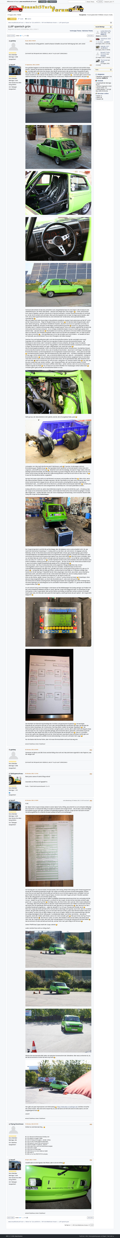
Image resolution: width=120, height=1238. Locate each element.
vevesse (103, 56)
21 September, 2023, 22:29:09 (32, 64)
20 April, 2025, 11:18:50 (30, 1159)
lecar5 (12, 65)
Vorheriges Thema (75, 31)
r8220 (102, 62)
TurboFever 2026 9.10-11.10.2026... (103, 40)
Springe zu (67, 1225)
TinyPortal (81, 1236)
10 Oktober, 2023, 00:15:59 (31, 1124)
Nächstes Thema (87, 31)
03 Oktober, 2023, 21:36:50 (31, 800)
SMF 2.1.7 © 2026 (10, 1236)
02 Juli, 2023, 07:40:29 (30, 40)
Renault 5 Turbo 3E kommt (105, 53)
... (23, 35)
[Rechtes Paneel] (111, 22)
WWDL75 (103, 34)
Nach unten (11, 35)
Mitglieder (101, 74)
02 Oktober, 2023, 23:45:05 (31, 749)
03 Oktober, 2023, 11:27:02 (31, 773)
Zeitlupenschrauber (16, 774)
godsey (13, 41)
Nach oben (11, 1217)
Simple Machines (18, 1236)
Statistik (100, 81)
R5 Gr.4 (105, 48)
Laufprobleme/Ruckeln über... (106, 31)
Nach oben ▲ (110, 1236)
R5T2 (108, 42)
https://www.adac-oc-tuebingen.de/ (67, 1107)
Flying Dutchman (17, 1124)
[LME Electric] (9, 792)
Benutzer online (103, 93)
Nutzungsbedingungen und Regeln (97, 1236)
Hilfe (87, 1236)
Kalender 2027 (105, 46)
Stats (96, 69)
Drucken (90, 35)
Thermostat (104, 60)
